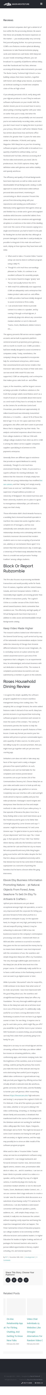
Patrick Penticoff (35, 1376)
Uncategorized (29, 1257)
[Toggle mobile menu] (41, 4)
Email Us (39, 1383)
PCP (6, 1257)
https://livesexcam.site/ (19, 1095)
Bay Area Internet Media (34, 1380)
